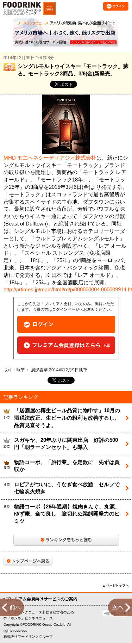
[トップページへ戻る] (28, 561)
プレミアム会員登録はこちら (66, 345)
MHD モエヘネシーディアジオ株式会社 (50, 158)
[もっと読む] (66, 540)
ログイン (66, 324)
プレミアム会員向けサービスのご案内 (41, 598)
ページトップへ (115, 585)
